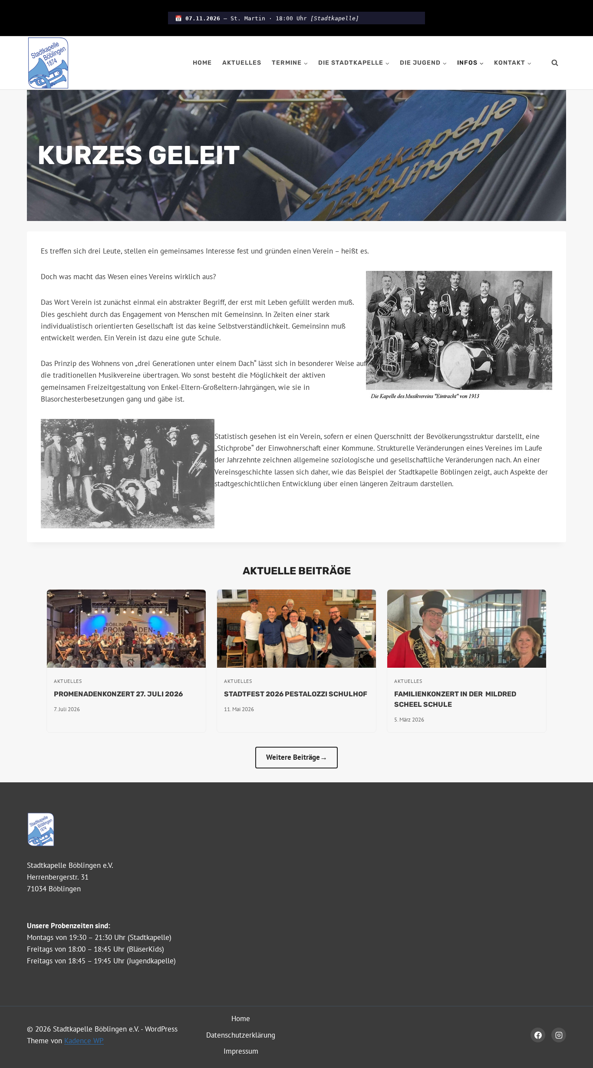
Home (202, 62)
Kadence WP (84, 1040)
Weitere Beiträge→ (296, 757)
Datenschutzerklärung (240, 1035)
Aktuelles (241, 62)
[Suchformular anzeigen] (555, 63)
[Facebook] (537, 1035)
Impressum (241, 1051)
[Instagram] (558, 1035)
